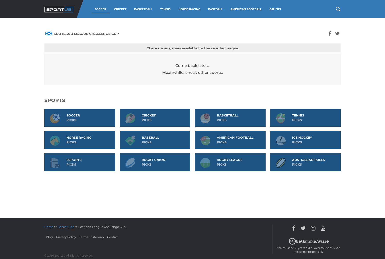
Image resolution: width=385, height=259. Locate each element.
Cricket (120, 9)
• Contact (112, 237)
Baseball (215, 9)
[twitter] (337, 34)
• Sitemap (97, 237)
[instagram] (313, 228)
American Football (246, 9)
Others (275, 9)
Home (48, 227)
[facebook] (329, 34)
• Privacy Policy (65, 237)
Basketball (143, 9)
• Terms (83, 237)
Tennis (165, 9)
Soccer (100, 9)
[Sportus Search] (338, 8)
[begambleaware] (309, 244)
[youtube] (322, 228)
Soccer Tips (66, 227)
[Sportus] (59, 9)
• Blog (48, 237)
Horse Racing (189, 9)
